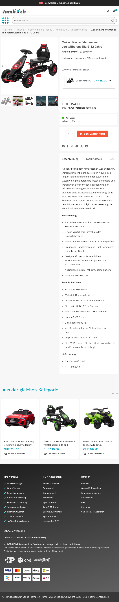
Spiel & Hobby (44, 29)
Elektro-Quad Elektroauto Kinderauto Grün (97, 443)
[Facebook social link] (68, 146)
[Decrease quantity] (64, 134)
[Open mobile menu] (5, 20)
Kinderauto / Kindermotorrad (71, 29)
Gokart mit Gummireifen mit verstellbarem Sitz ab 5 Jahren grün (59, 445)
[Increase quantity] (73, 134)
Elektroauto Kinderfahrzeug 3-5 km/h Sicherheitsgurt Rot (19, 445)
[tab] (70, 159)
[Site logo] (14, 11)
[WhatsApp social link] (86, 146)
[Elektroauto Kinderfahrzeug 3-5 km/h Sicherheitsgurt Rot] (20, 418)
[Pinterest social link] (72, 146)
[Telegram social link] (76, 146)
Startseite (7, 29)
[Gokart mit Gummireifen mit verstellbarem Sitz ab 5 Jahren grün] (59, 418)
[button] (14, 454)
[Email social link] (63, 146)
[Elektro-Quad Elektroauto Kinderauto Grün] (99, 418)
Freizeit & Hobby (25, 29)
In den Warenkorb (92, 134)
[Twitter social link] (81, 146)
